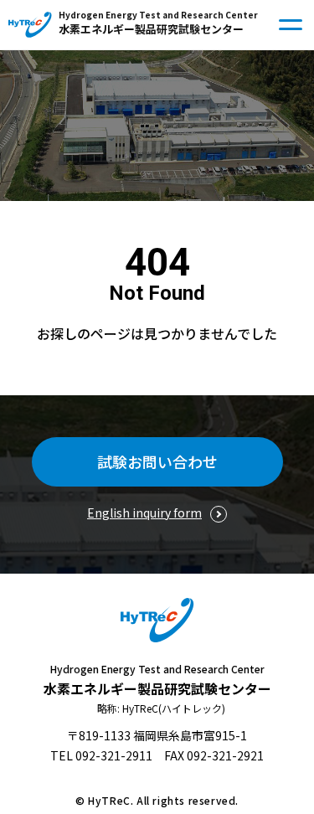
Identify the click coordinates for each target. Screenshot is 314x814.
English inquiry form (144, 512)
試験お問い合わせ (157, 461)
